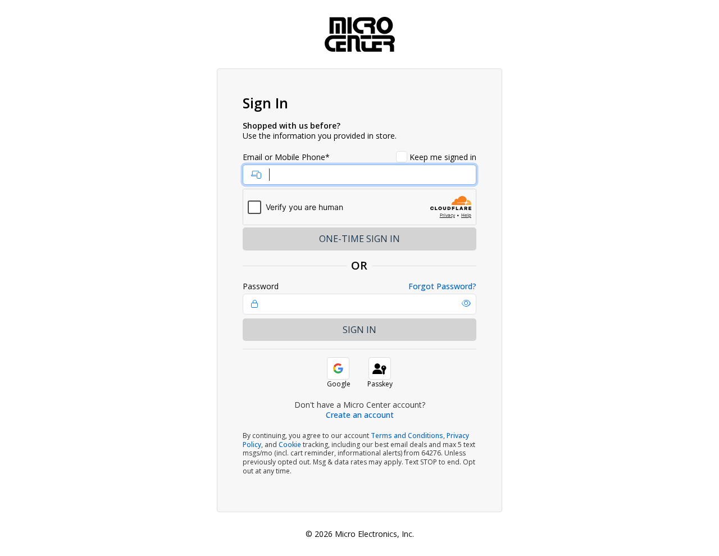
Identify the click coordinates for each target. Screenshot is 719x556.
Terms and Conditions (407, 435)
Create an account (360, 414)
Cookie (290, 444)
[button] (466, 303)
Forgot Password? (442, 286)
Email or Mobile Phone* (286, 157)
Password (261, 286)
